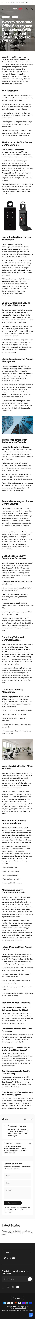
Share (6, 1119)
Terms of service (21, 1310)
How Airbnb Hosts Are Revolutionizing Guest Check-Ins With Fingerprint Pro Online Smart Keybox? (15, 1149)
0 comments (30, 1119)
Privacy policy (12, 1310)
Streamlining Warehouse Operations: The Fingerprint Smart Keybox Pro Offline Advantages (18, 1132)
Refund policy (5, 1310)
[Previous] (3, 2)
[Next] (32, 2)
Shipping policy (29, 1310)
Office (14, 17)
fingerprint (5, 17)
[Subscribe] (30, 1279)
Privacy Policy (14, 1210)
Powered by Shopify (20, 1308)
